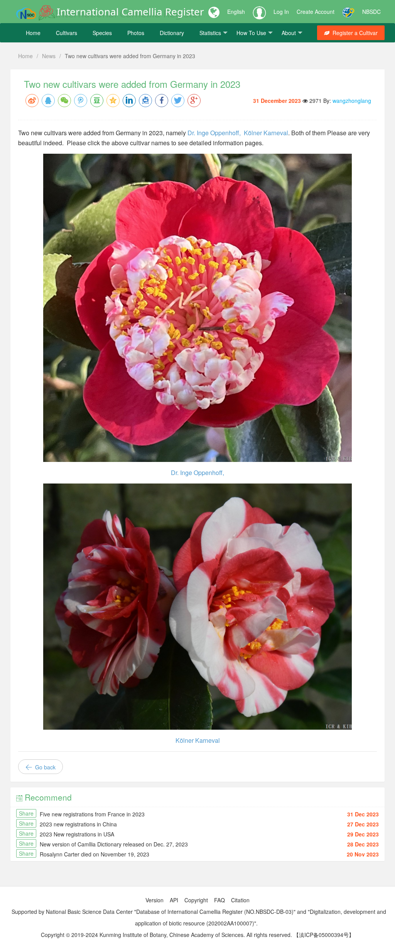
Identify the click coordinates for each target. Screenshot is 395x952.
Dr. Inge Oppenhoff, (215, 132)
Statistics (210, 33)
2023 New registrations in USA (77, 834)
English (236, 11)
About (289, 33)
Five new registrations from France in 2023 (92, 814)
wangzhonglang (352, 100)
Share (26, 813)
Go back (45, 767)
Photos (135, 33)
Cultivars (66, 33)
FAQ (219, 900)
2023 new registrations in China (78, 824)
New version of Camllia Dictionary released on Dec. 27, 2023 (114, 844)
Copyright (196, 900)
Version (154, 900)
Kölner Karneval (266, 132)
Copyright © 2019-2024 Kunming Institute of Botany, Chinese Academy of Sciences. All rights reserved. (166, 935)
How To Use (251, 33)
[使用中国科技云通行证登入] (348, 11)
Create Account (315, 11)
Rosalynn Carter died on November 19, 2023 (94, 854)
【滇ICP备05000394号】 (324, 935)
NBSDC (371, 11)
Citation (240, 900)
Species (102, 33)
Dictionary (172, 33)
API (174, 900)
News (49, 56)
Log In (281, 11)
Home (33, 33)
